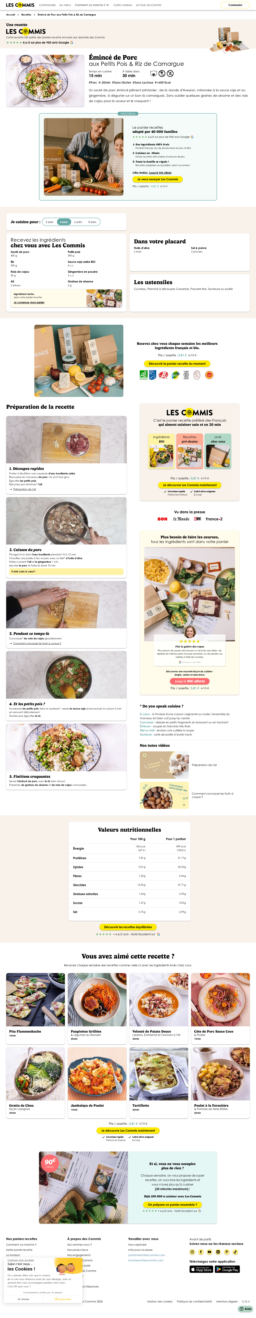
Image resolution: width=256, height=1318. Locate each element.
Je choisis (23, 1299)
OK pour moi (63, 1299)
